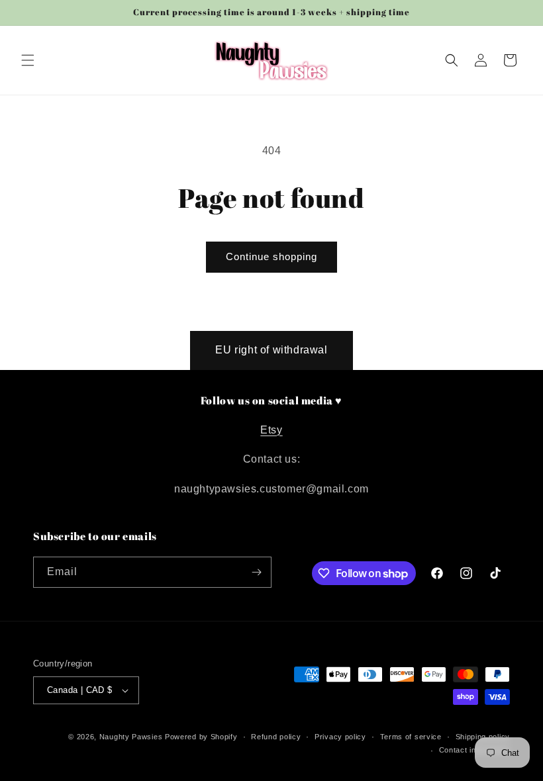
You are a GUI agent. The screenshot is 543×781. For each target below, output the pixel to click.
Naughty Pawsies (131, 737)
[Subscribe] (256, 572)
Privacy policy (340, 737)
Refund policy (276, 737)
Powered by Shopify (201, 737)
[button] (27, 60)
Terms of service (411, 737)
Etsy (271, 430)
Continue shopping (271, 256)
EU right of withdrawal (271, 349)
